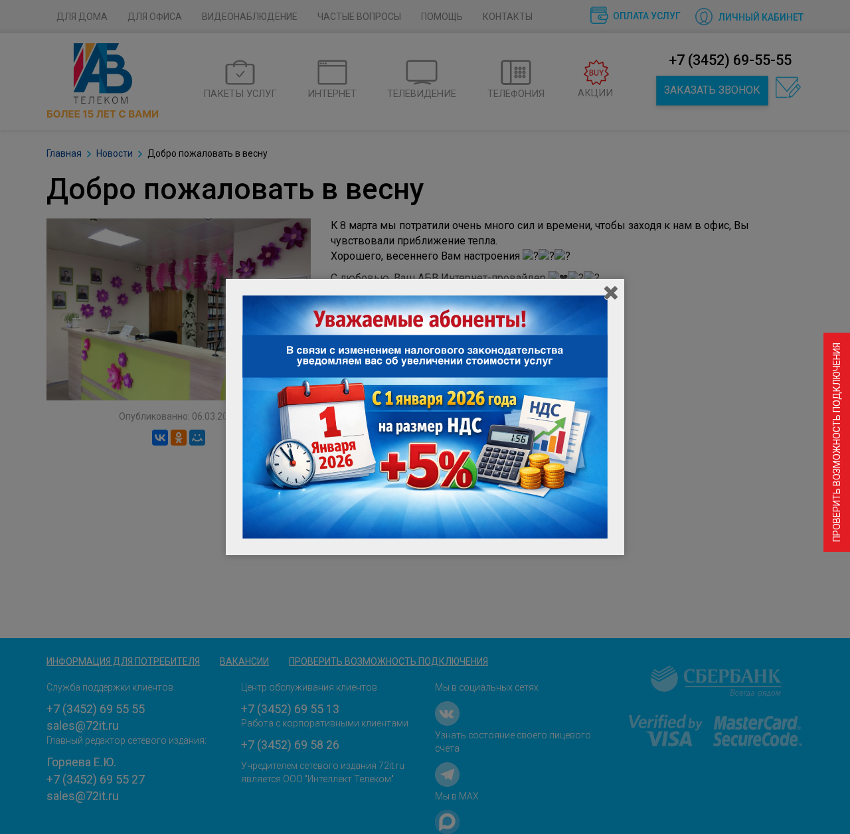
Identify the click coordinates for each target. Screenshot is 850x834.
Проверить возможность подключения (836, 442)
